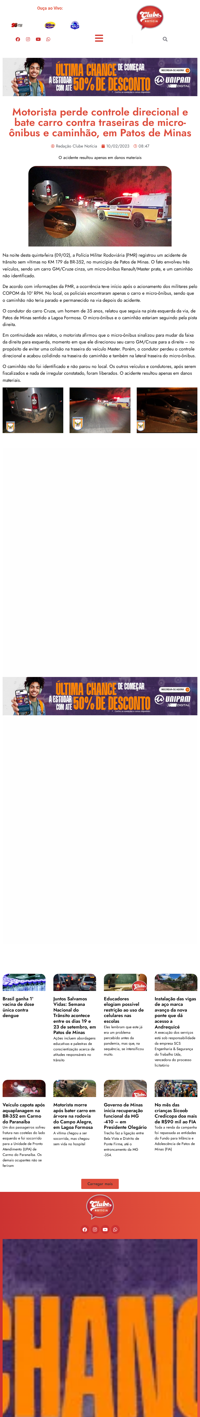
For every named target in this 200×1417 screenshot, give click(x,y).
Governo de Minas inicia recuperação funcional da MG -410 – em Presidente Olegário (125, 1116)
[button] (165, 39)
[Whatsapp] (48, 39)
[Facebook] (17, 39)
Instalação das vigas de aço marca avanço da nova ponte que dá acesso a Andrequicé (175, 1012)
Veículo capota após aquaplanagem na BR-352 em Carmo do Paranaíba (24, 1113)
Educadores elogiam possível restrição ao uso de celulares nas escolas (124, 1010)
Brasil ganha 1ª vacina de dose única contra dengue (18, 1007)
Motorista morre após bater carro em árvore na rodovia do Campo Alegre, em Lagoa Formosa (74, 1116)
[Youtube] (38, 39)
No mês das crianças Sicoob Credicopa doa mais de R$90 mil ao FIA (176, 1113)
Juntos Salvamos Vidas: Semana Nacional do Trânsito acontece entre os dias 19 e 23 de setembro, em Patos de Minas (74, 1015)
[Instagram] (27, 39)
